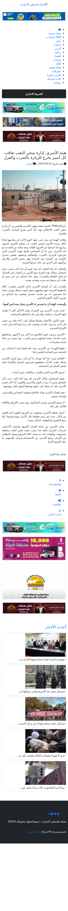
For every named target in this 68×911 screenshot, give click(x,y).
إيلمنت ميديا (35, 831)
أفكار (58, 63)
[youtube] (51, 814)
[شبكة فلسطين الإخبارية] (34, 3)
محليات (57, 44)
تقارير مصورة (54, 75)
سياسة (57, 82)
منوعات (57, 60)
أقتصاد (57, 56)
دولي (58, 41)
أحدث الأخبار (56, 626)
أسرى (58, 48)
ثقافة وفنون (55, 67)
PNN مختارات (53, 37)
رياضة (58, 52)
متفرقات (56, 71)
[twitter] (54, 814)
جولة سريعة (55, 33)
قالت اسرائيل (54, 78)
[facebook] (57, 814)
